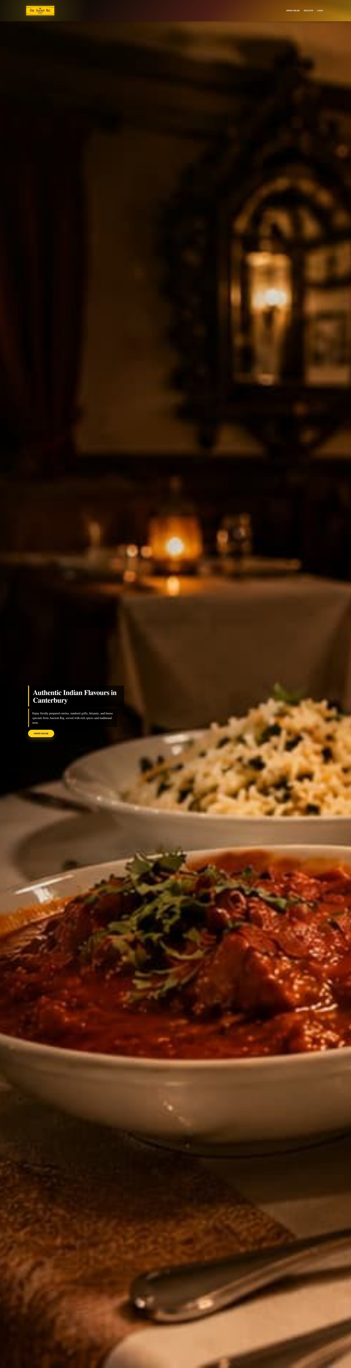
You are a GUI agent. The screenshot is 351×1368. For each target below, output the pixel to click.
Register (308, 11)
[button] (26, 684)
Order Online (41, 733)
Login (320, 11)
